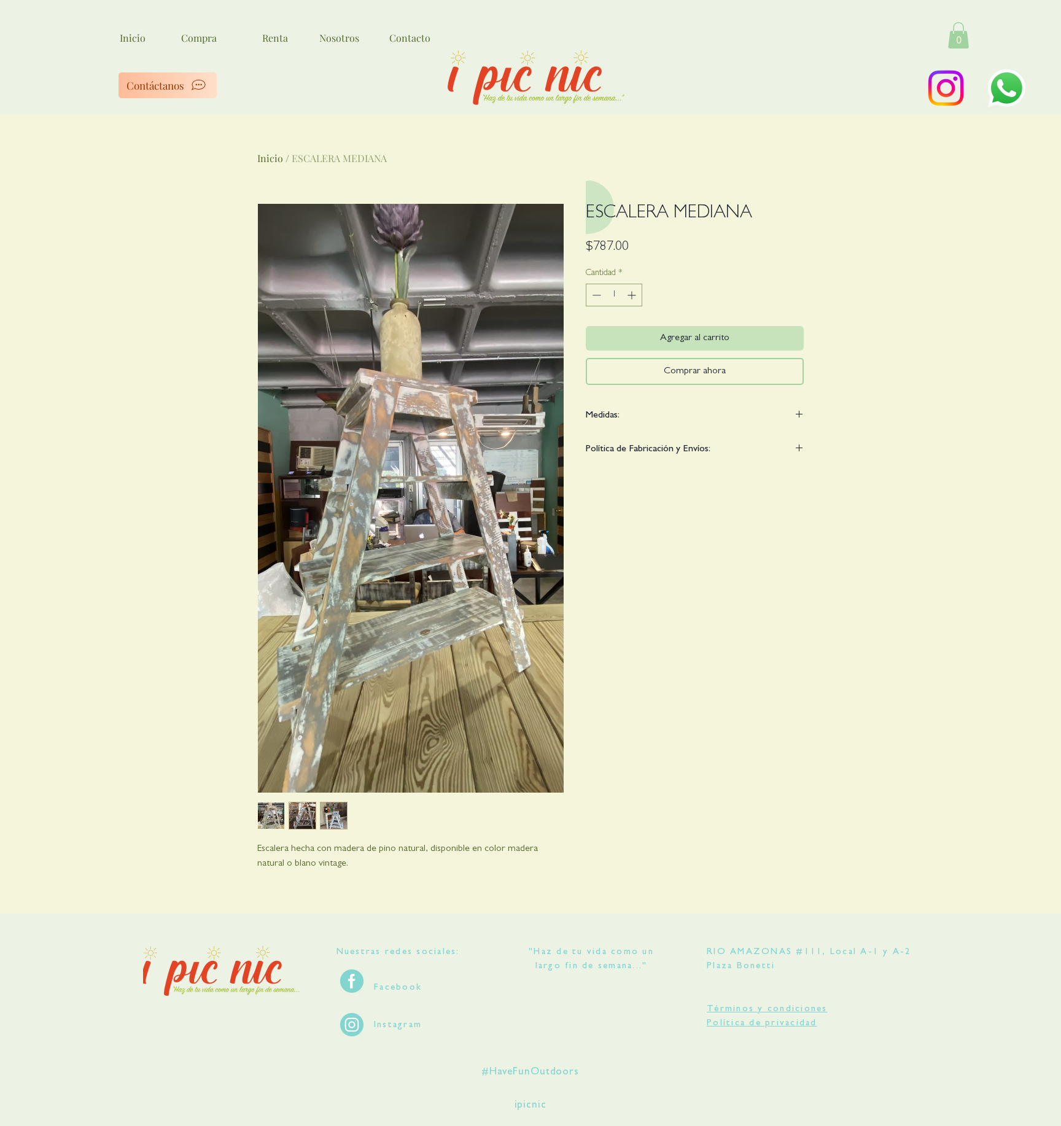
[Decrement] (595, 295)
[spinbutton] (614, 295)
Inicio (270, 158)
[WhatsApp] (1006, 88)
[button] (958, 35)
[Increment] (632, 295)
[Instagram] (946, 88)
